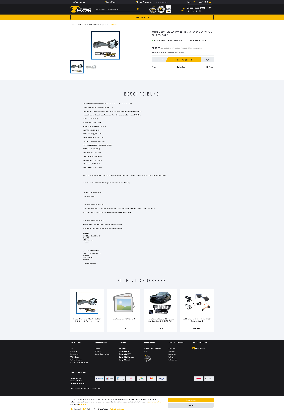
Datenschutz (74, 354)
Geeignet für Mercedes (126, 357)
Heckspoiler (171, 351)
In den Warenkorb (183, 60)
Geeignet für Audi (124, 360)
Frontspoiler (172, 348)
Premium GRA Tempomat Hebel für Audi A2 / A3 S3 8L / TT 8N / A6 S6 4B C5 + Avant (87, 320)
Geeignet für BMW (125, 354)
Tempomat (112, 24)
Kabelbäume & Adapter (97, 24)
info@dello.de (91, 264)
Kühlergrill (171, 357)
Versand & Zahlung (76, 381)
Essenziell (77, 409)
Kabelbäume (172, 354)
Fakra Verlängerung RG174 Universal (124, 319)
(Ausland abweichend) (175, 40)
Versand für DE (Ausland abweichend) (191, 48)
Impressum (82, 404)
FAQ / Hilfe (98, 351)
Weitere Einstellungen (117, 409)
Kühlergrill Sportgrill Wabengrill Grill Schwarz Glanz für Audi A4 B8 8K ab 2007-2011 (160, 320)
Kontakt (97, 348)
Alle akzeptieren (191, 400)
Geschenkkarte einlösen (102, 354)
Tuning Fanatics (200, 348)
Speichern (191, 405)
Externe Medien (103, 409)
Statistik (89, 409)
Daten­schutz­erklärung (155, 402)
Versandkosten (96, 388)
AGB (71, 348)
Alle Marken (122, 348)
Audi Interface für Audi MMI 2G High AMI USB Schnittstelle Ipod (197, 320)
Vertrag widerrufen (76, 360)
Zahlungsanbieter (76, 378)
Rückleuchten (172, 360)
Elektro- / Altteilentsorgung (79, 363)
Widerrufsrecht (75, 357)
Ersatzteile (81, 24)
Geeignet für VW (124, 351)
